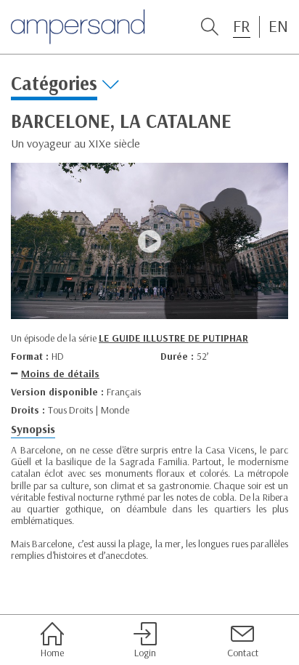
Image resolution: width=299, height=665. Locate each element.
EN (278, 26)
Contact (242, 652)
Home (52, 652)
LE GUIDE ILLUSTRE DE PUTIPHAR (173, 337)
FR (241, 26)
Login (145, 652)
